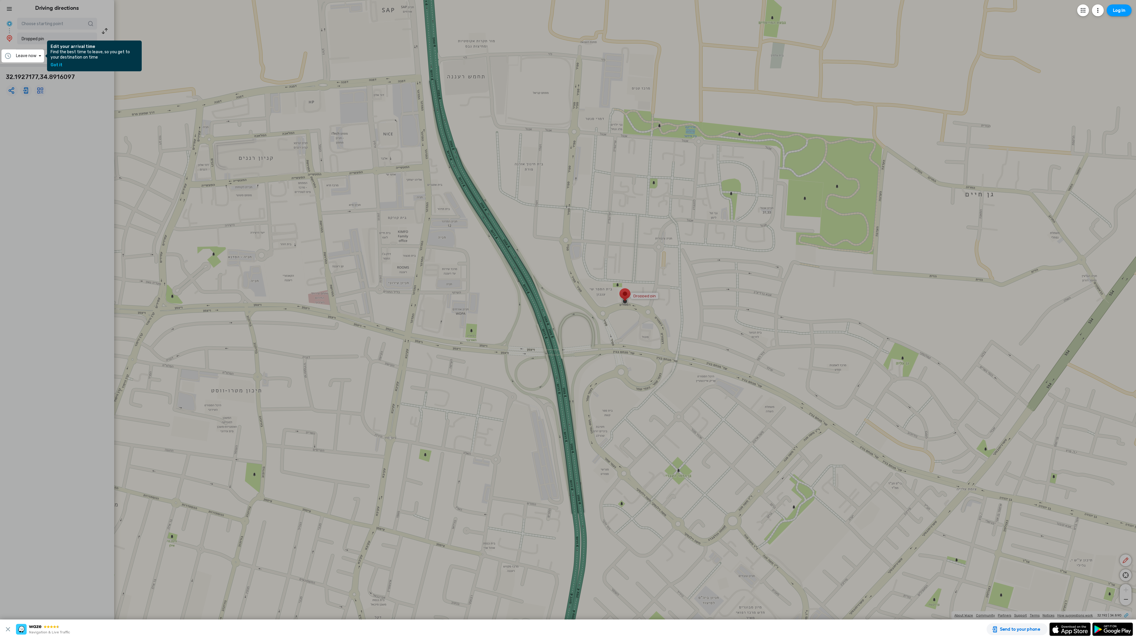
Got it (56, 65)
